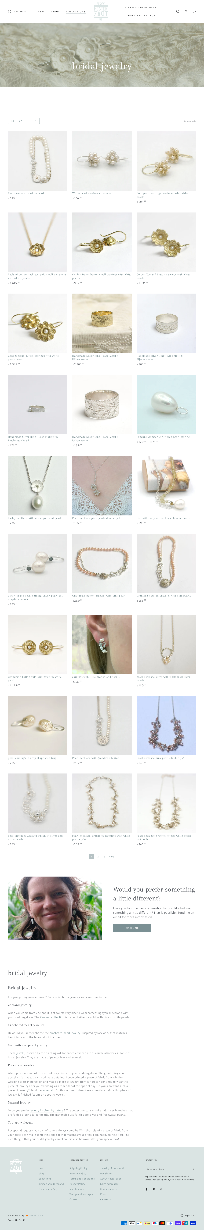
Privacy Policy (77, 1184)
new (41, 1168)
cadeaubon (106, 1199)
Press (103, 1194)
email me (132, 927)
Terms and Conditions (82, 1178)
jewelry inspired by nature (46, 1110)
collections (45, 1178)
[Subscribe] (194, 1169)
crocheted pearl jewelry (65, 1033)
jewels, (20, 1053)
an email (48, 1090)
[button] (178, 11)
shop (41, 1173)
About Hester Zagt (110, 1178)
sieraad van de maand (51, 1184)
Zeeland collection (52, 1017)
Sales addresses (109, 1184)
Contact (73, 1199)
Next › (112, 856)
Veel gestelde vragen (81, 1194)
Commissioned (108, 1189)
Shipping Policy (78, 1168)
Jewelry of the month (112, 1168)
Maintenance (76, 1189)
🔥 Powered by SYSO (35, 1215)
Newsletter (106, 1173)
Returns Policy (77, 1173)
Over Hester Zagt (48, 1189)
